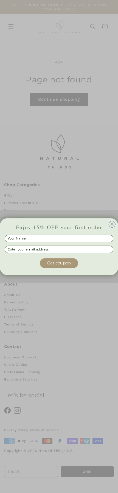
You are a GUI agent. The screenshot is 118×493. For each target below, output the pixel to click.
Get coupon (59, 262)
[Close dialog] (112, 224)
